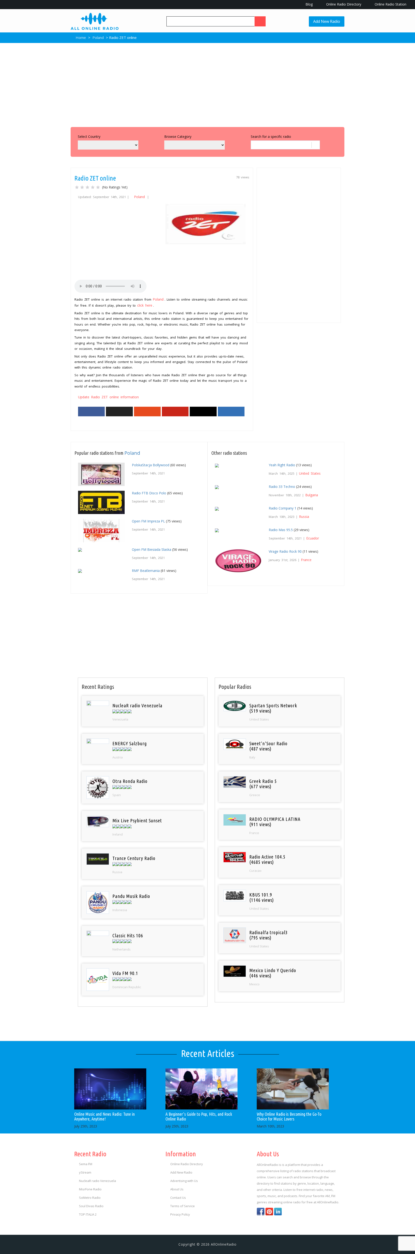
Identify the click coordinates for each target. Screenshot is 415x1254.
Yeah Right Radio (282, 465)
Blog (309, 4)
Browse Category (177, 136)
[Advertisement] (207, 83)
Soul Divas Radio (91, 1206)
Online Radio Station (390, 4)
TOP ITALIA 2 (88, 1214)
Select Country (89, 136)
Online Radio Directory (343, 4)
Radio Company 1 (282, 508)
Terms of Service (182, 1206)
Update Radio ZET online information (108, 397)
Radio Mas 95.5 (281, 529)
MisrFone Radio (90, 1189)
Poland (98, 37)
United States (310, 473)
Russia (304, 516)
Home (80, 37)
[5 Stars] (98, 187)
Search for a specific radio (271, 136)
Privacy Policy (180, 1214)
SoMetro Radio (90, 1197)
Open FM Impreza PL (148, 521)
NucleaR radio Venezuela (97, 1181)
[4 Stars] (92, 187)
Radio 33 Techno (282, 486)
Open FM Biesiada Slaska (151, 549)
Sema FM (85, 1164)
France (306, 559)
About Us (176, 1189)
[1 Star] (76, 187)
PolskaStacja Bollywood (150, 465)
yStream (85, 1172)
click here (144, 305)
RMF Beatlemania (146, 570)
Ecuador (312, 538)
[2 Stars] (82, 187)
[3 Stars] (87, 187)
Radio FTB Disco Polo (149, 493)
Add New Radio (326, 21)
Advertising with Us (184, 1181)
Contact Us (178, 1197)
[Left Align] (260, 21)
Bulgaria (311, 495)
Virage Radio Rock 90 (285, 551)
